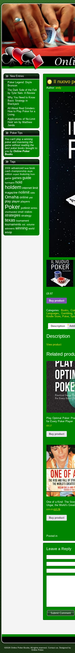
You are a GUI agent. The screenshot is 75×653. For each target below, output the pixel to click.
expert (16, 174)
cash (7, 171)
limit (35, 188)
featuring (25, 174)
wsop (8, 232)
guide (26, 178)
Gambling (66, 313)
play (8, 201)
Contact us (53, 648)
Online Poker (37, 650)
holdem (13, 187)
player (16, 201)
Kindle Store (53, 316)
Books (64, 310)
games (17, 178)
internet (27, 188)
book (32, 168)
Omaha (12, 197)
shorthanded (11, 212)
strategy (26, 215)
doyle (30, 171)
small (21, 211)
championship (19, 171)
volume (31, 224)
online (24, 197)
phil (30, 197)
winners (10, 228)
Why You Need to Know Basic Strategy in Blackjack (21, 100)
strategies (12, 215)
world (31, 228)
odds (32, 193)
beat (26, 168)
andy (58, 87)
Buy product (56, 300)
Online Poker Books (20, 648)
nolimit (23, 192)
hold (18, 182)
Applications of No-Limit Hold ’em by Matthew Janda (21, 122)
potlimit (25, 207)
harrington (10, 182)
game (8, 178)
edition (8, 174)
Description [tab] (58, 326)
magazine (11, 192)
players (25, 201)
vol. (24, 224)
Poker (12, 206)
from (32, 174)
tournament (22, 220)
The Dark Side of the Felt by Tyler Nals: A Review (22, 91)
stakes (28, 211)
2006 (7, 168)
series (34, 208)
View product (53, 344)
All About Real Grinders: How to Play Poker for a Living (21, 111)
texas (10, 220)
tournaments (13, 224)
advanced (17, 168)
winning (21, 228)
